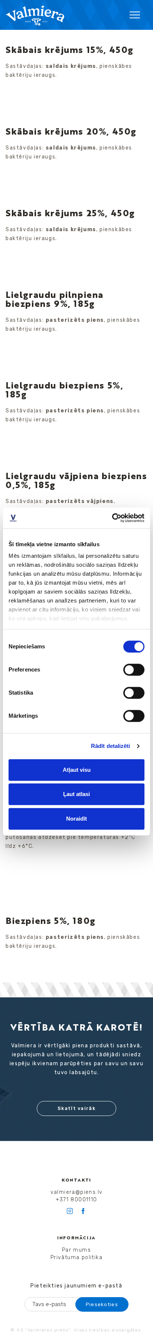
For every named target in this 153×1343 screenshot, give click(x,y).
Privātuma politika (76, 1257)
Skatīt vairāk (76, 1108)
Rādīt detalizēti (110, 746)
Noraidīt (76, 818)
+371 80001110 (76, 1199)
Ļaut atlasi (76, 794)
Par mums (76, 1250)
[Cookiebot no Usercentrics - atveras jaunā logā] (111, 518)
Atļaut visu (77, 770)
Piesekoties (102, 1304)
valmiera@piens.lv (77, 1192)
